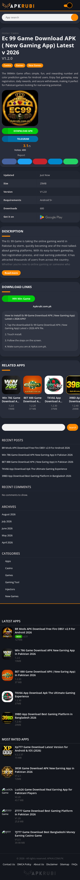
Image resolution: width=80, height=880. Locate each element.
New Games (34, 65)
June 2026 (7, 528)
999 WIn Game (21, 298)
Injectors (10, 589)
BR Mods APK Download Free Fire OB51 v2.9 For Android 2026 (36, 447)
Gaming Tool (12, 582)
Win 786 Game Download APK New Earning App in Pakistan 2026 (37, 454)
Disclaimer (52, 864)
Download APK (23, 131)
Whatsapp (70, 161)
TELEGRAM (23, 139)
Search (72, 427)
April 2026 (7, 542)
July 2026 (7, 521)
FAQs (74, 864)
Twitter (24, 161)
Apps (8, 561)
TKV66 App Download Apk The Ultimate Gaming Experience (34, 469)
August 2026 (8, 514)
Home (5, 33)
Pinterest (40, 161)
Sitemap (64, 864)
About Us (39, 864)
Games (19, 65)
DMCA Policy (24, 864)
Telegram (55, 161)
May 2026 (7, 535)
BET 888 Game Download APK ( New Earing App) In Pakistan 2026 (37, 461)
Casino (15, 33)
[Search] (74, 17)
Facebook (9, 161)
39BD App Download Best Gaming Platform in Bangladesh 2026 (36, 476)
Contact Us (9, 864)
